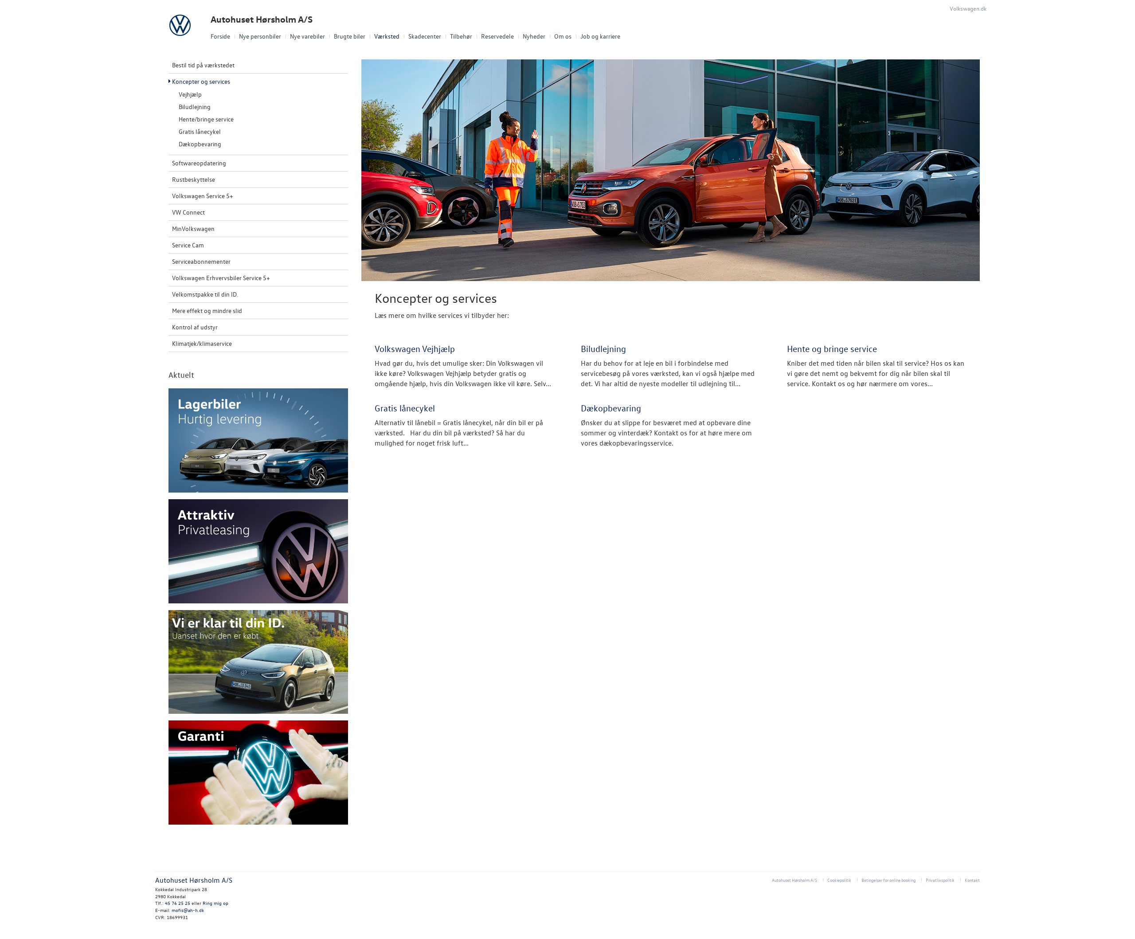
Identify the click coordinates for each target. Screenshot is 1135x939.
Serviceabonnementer (201, 261)
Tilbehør (461, 36)
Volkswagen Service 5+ (202, 196)
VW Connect (188, 212)
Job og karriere (600, 36)
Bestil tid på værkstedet (203, 65)
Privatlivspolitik (940, 879)
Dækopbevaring (200, 144)
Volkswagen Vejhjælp (415, 348)
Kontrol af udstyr (195, 327)
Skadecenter (424, 36)
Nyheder (534, 36)
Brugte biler (349, 36)
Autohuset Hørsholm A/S (262, 19)
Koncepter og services (201, 81)
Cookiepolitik (839, 879)
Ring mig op (215, 903)
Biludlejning (195, 106)
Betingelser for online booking (888, 879)
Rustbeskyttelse (193, 179)
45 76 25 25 (177, 903)
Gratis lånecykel (200, 131)
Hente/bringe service (206, 119)
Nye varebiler (307, 36)
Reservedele (497, 36)
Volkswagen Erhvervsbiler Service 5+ (221, 278)
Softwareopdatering (199, 163)
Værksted (386, 36)
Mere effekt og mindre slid (207, 310)
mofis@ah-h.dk (188, 910)
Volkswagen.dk (968, 8)
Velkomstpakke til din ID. (205, 294)
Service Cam (188, 245)
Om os (562, 36)
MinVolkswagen (193, 228)
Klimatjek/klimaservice (202, 343)
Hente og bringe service (832, 348)
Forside (220, 36)
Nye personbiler (260, 36)
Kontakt (972, 879)
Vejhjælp (190, 94)
